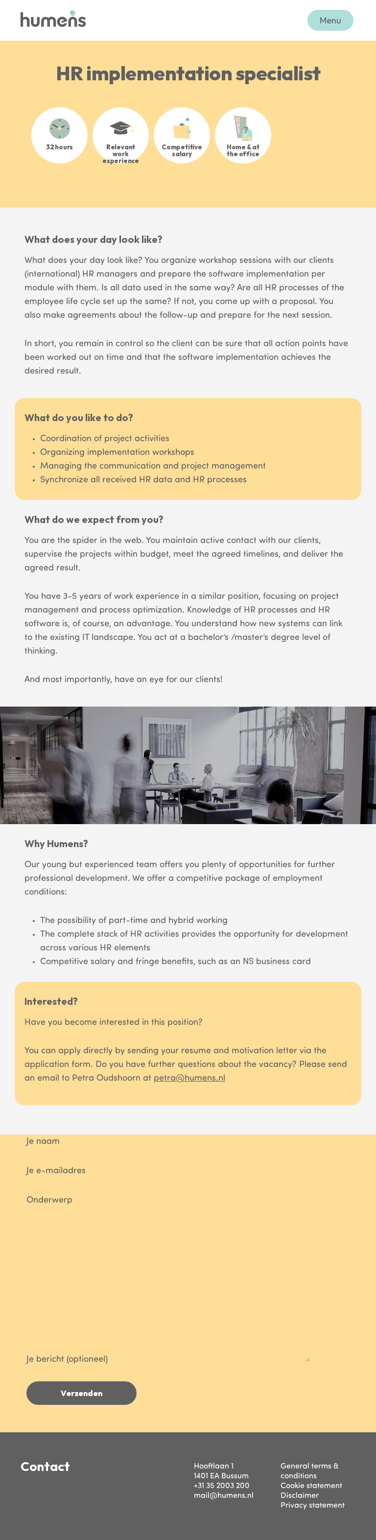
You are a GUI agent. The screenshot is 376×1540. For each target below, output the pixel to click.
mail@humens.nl (224, 1496)
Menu (330, 20)
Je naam (43, 1141)
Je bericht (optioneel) (67, 1359)
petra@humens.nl (189, 1078)
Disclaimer (300, 1496)
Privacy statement (313, 1506)
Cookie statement (311, 1486)
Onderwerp (49, 1200)
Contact (45, 1466)
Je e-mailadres (56, 1171)
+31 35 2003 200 (222, 1486)
